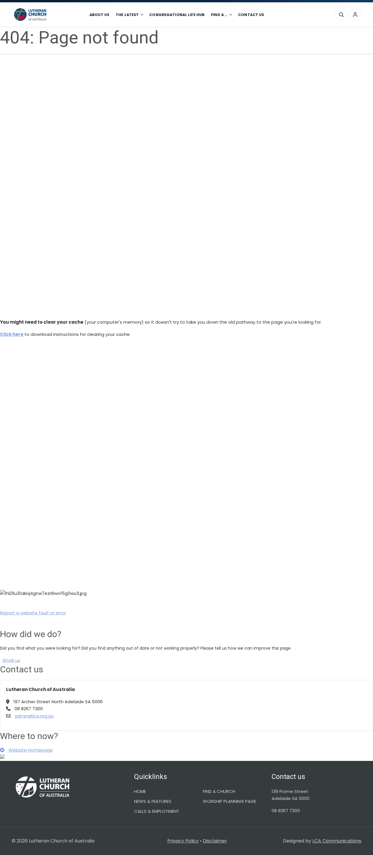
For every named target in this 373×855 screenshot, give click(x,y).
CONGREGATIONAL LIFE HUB (177, 14)
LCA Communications (336, 841)
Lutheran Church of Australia (47, 14)
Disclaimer (215, 841)
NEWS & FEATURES (152, 801)
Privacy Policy (183, 841)
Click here (11, 334)
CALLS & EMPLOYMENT (156, 811)
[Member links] (355, 14)
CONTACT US (251, 14)
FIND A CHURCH (219, 791)
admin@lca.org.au (34, 716)
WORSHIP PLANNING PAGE (229, 801)
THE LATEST (127, 14)
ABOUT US (99, 14)
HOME (140, 791)
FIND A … (219, 14)
